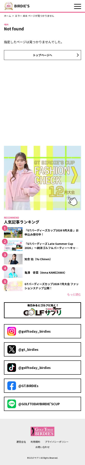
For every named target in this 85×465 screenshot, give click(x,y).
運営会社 (21, 441)
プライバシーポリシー (57, 441)
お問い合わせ (42, 447)
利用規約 (35, 441)
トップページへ (42, 55)
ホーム (7, 15)
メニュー (77, 6)
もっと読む (74, 294)
